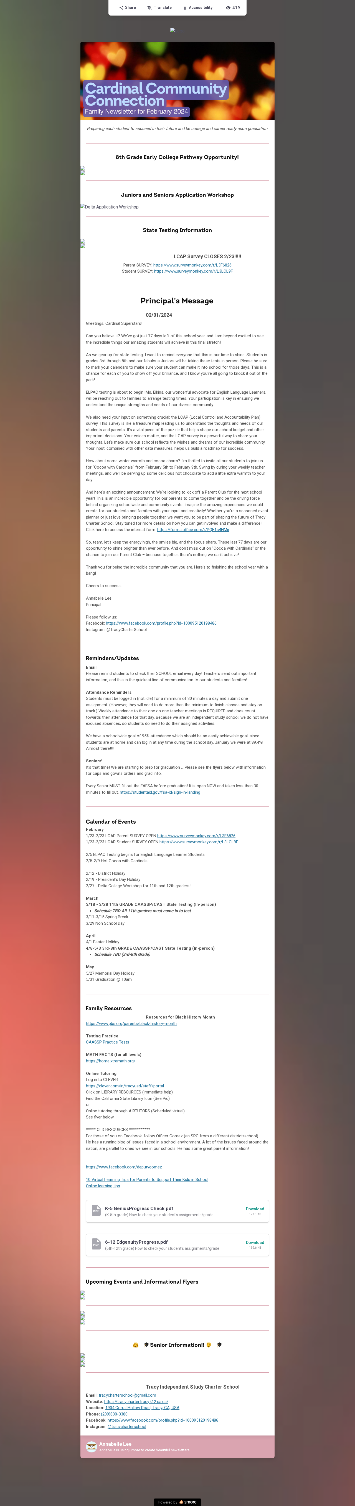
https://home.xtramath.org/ (110, 1061)
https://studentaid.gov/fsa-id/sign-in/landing (160, 792)
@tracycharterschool (127, 1426)
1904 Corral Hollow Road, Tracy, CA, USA (142, 1407)
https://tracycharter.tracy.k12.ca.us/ (136, 1401)
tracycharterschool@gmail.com (127, 1395)
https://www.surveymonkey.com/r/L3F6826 (192, 265)
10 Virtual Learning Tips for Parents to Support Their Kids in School (147, 1179)
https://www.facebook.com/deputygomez (124, 1167)
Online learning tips (103, 1185)
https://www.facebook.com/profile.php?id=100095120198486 (161, 623)
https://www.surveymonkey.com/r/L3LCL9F (193, 271)
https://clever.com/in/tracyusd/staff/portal (125, 1085)
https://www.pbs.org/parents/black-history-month (131, 1023)
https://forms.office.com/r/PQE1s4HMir (193, 529)
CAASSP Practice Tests (107, 1042)
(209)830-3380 (114, 1414)
